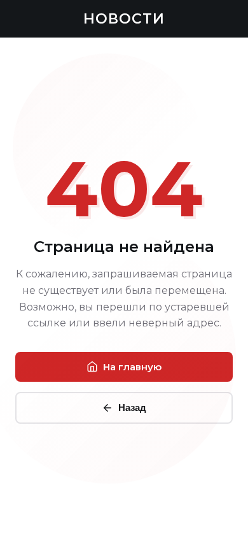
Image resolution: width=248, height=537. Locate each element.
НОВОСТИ (124, 18)
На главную (132, 367)
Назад (132, 407)
